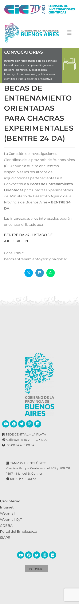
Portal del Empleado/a (18, 532)
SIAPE (5, 538)
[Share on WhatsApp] (50, 273)
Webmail (7, 513)
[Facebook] (13, 423)
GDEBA (6, 526)
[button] (69, 32)
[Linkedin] (37, 423)
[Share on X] (28, 273)
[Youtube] (5, 423)
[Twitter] (21, 423)
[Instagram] (29, 423)
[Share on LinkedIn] (39, 273)
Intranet (7, 507)
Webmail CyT (11, 520)
